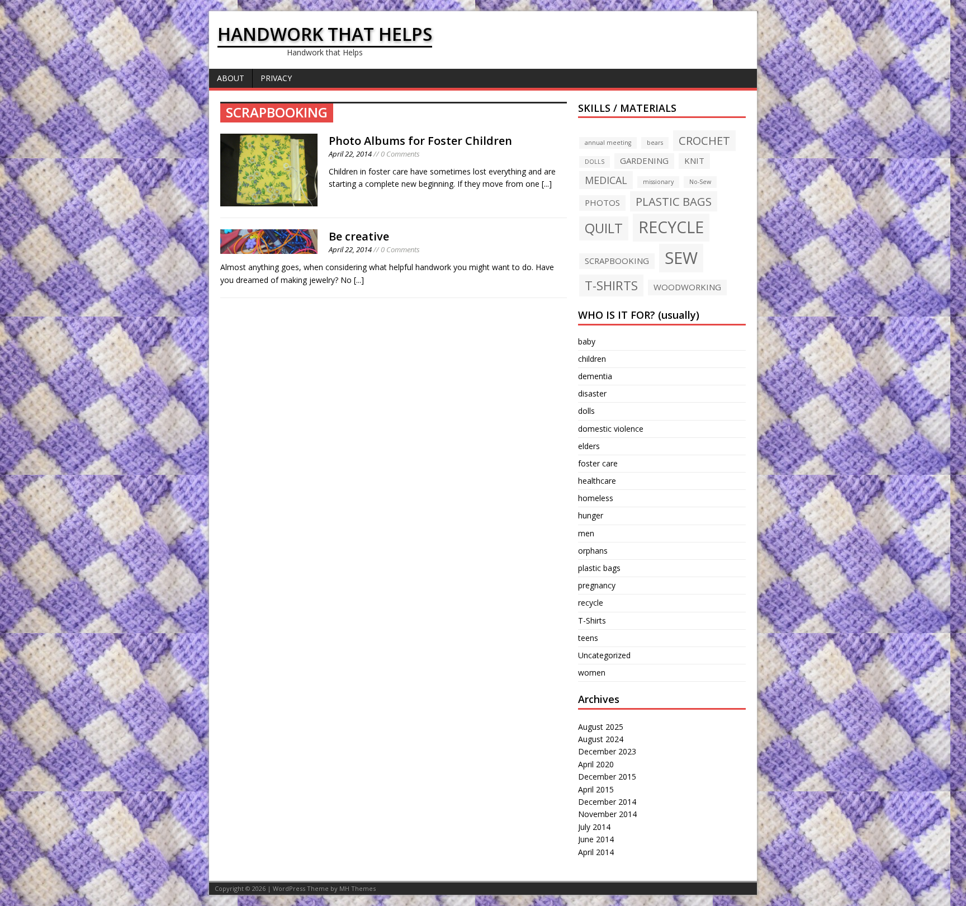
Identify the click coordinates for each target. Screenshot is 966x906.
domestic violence (610, 428)
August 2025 (600, 726)
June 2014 (596, 839)
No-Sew (700, 182)
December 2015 (607, 776)
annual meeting (608, 143)
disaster (592, 393)
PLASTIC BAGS (674, 201)
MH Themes (357, 888)
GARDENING (644, 160)
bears (655, 143)
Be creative (359, 236)
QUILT (604, 228)
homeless (595, 498)
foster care (598, 463)
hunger (590, 515)
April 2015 (596, 789)
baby (586, 341)
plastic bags (599, 568)
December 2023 (607, 751)
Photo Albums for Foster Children (420, 140)
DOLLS (594, 162)
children (592, 358)
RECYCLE (671, 227)
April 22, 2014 (350, 154)
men (586, 533)
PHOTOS (602, 202)
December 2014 (607, 801)
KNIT (694, 160)
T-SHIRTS (611, 285)
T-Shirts (592, 620)
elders (589, 446)
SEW (681, 258)
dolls (586, 410)
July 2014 (594, 827)
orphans (593, 550)
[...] (547, 183)
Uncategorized (604, 655)
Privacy (276, 78)
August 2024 (600, 739)
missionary (658, 182)
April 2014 (596, 852)
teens (588, 638)
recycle (590, 602)
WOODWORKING (687, 286)
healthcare (597, 480)
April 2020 (596, 764)
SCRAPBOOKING (617, 260)
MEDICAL (606, 180)
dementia (595, 376)
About (230, 78)
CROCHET (704, 140)
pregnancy (596, 585)
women (591, 672)
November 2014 (607, 814)
